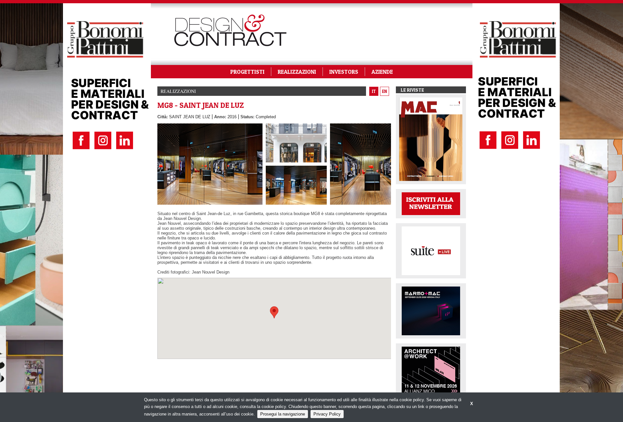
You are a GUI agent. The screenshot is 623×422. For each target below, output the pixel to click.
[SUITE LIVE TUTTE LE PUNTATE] (431, 250)
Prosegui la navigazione (282, 414)
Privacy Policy (327, 414)
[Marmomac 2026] (431, 310)
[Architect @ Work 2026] (431, 370)
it (374, 91)
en (384, 91)
